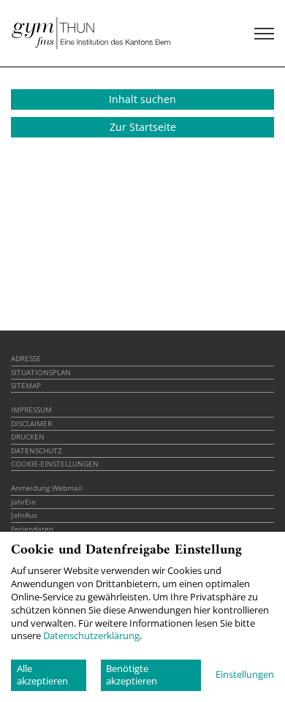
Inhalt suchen (142, 99)
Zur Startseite (143, 127)
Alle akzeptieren (42, 675)
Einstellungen (245, 674)
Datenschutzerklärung (91, 635)
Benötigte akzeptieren (131, 675)
